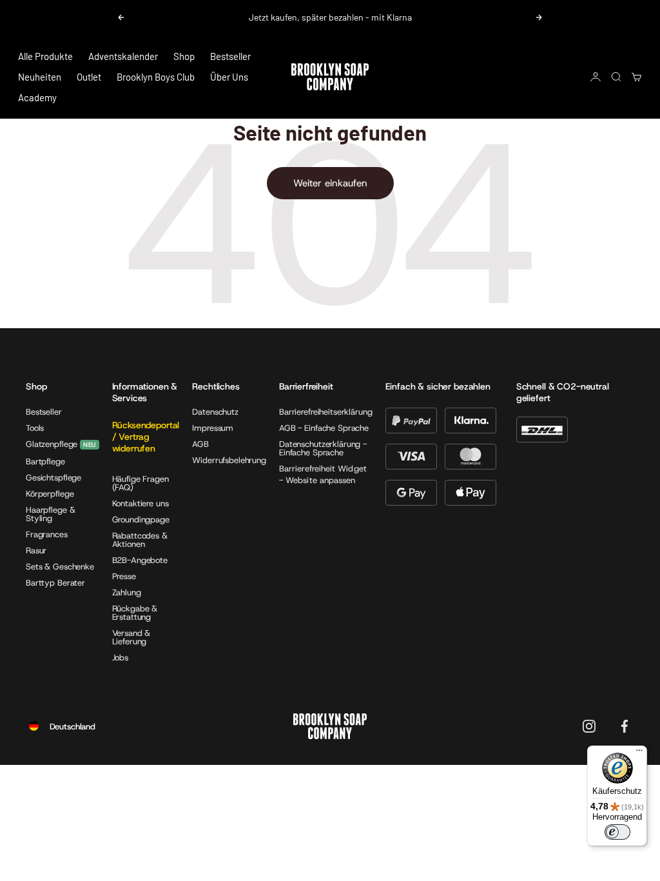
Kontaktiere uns (140, 503)
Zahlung (126, 592)
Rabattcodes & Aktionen (140, 539)
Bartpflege (45, 461)
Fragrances (47, 534)
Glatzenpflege (51, 445)
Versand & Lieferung (131, 637)
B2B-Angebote (140, 560)
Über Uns (229, 77)
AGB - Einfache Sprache (324, 428)
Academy (37, 97)
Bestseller (230, 56)
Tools (35, 428)
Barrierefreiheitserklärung (326, 412)
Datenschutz (215, 412)
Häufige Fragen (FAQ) (140, 483)
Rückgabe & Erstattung (135, 612)
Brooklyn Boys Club (156, 77)
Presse (124, 576)
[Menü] (639, 753)
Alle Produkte (45, 56)
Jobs (120, 657)
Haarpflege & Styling (50, 514)
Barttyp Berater (55, 583)
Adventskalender (123, 56)
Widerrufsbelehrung (229, 460)
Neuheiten (39, 77)
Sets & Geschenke (60, 566)
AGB (200, 444)
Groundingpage (141, 519)
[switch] (617, 832)
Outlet (89, 77)
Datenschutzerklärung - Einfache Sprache (323, 448)
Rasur (36, 550)
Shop (184, 56)
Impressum (212, 428)
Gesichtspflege (53, 477)
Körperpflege (49, 494)
